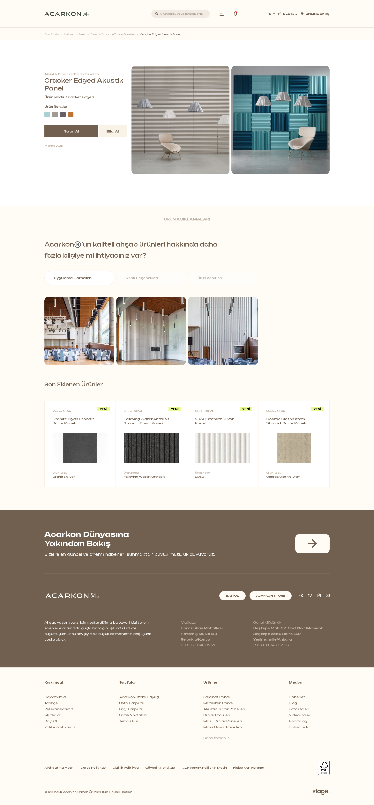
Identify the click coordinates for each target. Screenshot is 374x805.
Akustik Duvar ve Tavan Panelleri (113, 34)
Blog (293, 703)
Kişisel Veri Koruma (248, 767)
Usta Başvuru (131, 703)
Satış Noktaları (133, 715)
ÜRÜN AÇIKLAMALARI (187, 219)
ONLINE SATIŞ (317, 13)
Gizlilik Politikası (126, 767)
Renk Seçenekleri (142, 278)
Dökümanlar (300, 727)
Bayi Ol (50, 721)
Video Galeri (300, 715)
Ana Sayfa (51, 34)
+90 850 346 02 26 (198, 645)
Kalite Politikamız (59, 727)
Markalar (52, 715)
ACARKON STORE (270, 595)
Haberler (297, 697)
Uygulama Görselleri (73, 278)
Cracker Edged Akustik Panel (160, 34)
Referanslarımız (58, 709)
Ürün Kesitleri (210, 278)
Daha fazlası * (216, 738)
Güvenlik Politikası (160, 767)
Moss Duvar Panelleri (222, 727)
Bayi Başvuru (131, 709)
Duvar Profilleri (216, 715)
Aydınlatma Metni (59, 767)
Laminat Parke (216, 697)
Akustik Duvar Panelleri (224, 709)
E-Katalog (298, 721)
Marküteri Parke (218, 703)
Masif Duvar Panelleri (222, 721)
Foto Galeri (299, 709)
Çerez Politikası (93, 767)
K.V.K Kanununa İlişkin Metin (204, 767)
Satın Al (71, 131)
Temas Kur (128, 721)
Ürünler (69, 34)
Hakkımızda (55, 697)
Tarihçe (51, 703)
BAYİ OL (232, 595)
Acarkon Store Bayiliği (139, 697)
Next (82, 34)
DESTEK (290, 13)
